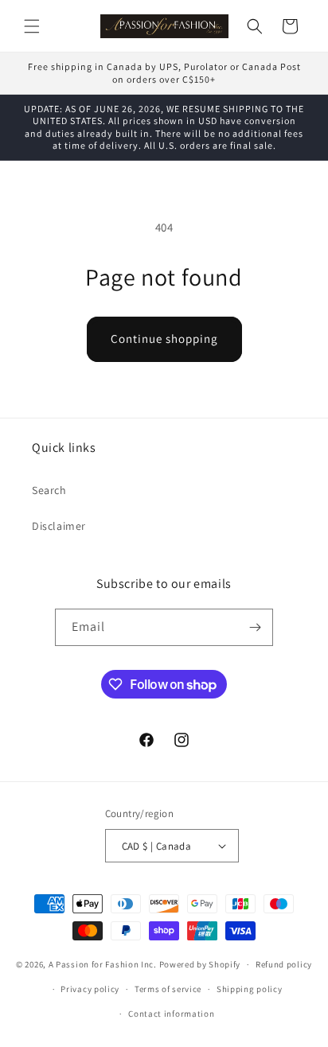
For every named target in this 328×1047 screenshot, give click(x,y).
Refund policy (284, 964)
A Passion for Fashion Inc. (103, 964)
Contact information (171, 1013)
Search (49, 490)
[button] (31, 26)
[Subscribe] (254, 627)
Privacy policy (90, 988)
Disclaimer (59, 526)
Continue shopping (164, 338)
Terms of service (168, 988)
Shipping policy (250, 988)
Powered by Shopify (200, 964)
